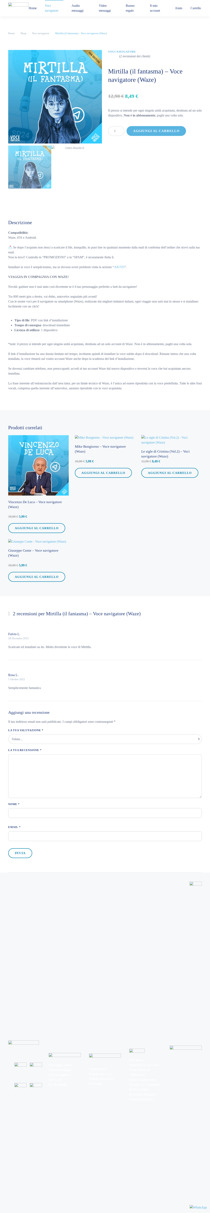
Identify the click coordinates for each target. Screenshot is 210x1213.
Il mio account (155, 8)
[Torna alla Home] (18, 8)
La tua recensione (25, 750)
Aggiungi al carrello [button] (37, 528)
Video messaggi (105, 8)
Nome (14, 804)
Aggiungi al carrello (156, 131)
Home (33, 8)
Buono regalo (130, 8)
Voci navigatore (51, 8)
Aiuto (178, 8)
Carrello (196, 8)
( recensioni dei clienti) (134, 56)
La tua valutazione (25, 730)
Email (14, 827)
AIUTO (119, 267)
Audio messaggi (77, 8)
